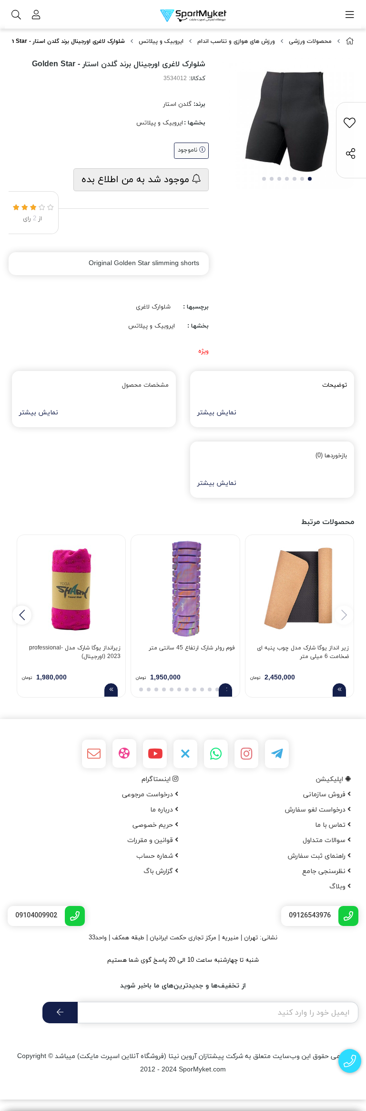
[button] (21, 615)
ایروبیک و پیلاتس (161, 41)
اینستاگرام (157, 779)
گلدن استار (177, 104)
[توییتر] (185, 754)
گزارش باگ (159, 871)
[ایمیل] (94, 754)
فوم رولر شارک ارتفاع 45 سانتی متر (191, 648)
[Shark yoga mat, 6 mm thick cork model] (299, 589)
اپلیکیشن (330, 779)
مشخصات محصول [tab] (145, 385)
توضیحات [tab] (334, 385)
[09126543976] (350, 1061)
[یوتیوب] (155, 754)
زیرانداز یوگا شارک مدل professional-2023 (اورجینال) (75, 652)
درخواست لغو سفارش (316, 809)
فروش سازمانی (325, 794)
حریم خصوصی (153, 825)
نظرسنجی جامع (324, 871)
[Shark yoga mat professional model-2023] (71, 589)
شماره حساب (155, 856)
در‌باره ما (162, 809)
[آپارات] (124, 753)
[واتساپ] (216, 754)
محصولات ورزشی (310, 41)
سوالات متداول (325, 840)
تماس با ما (331, 825)
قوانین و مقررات (151, 840)
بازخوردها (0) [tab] (331, 456)
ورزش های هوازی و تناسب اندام (236, 41)
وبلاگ (338, 886)
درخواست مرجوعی (148, 794)
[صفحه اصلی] (350, 41)
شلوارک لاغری (153, 307)
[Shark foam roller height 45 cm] (185, 589)
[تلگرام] (277, 754)
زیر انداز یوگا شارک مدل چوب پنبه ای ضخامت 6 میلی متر (303, 652)
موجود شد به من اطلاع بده (136, 179)
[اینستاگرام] (246, 754)
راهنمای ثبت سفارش (317, 856)
